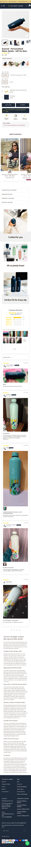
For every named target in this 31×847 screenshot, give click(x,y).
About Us (4, 781)
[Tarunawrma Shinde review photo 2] (5, 564)
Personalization (7, 194)
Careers (3, 786)
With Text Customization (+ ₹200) (18, 75)
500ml (4, 82)
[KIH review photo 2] (5, 508)
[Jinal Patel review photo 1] (15, 415)
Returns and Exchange (22, 794)
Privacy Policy (20, 789)
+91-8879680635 (8, 817)
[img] (6, 363)
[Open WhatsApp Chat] (27, 843)
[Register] (24, 830)
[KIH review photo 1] (15, 478)
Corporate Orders (6, 784)
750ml (11, 82)
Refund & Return (7, 202)
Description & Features (9, 190)
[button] (5, 53)
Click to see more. (23, 772)
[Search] (26, 5)
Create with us (5, 791)
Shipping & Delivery (8, 198)
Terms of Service (21, 791)
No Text (5, 75)
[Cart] (28, 5)
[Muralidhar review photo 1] (15, 602)
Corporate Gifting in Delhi (23, 809)
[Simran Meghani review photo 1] (15, 375)
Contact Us (19, 784)
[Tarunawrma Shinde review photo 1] (15, 545)
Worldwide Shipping (21, 786)
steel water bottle (23, 678)
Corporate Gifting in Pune (23, 815)
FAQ (18, 781)
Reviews (3, 789)
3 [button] (16, 630)
